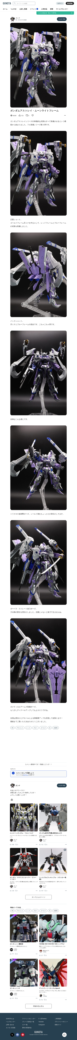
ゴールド (43, 728)
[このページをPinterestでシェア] (23, 1035)
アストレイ (20, 728)
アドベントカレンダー (28, 1018)
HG (16, 20)
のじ (44, 995)
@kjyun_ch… (46, 950)
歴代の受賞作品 (26, 1027)
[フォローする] (62, 19)
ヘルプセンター (63, 9)
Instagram (41, 1024)
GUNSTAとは (10, 1018)
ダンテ (18, 18)
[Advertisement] (38, 744)
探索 (51, 9)
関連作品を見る (38, 1006)
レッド (28, 728)
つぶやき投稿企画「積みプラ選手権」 (47, 13)
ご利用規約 (58, 1018)
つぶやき (14, 9)
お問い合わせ (10, 1024)
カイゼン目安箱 (10, 1027)
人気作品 (44, 9)
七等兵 (15, 949)
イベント (34, 9)
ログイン (60, 3)
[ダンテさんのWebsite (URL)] (12, 799)
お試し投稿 (23, 9)
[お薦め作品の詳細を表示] (65, 115)
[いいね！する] (64, 1034)
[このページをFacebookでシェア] (17, 1035)
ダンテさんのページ (38, 897)
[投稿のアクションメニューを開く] (36, 844)
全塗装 (56, 728)
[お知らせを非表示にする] (71, 13)
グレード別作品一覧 (28, 1021)
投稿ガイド (58, 1024)
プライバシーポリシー (61, 1021)
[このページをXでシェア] (12, 1035)
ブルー (35, 728)
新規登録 (69, 3)
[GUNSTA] (7, 3)
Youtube (41, 1021)
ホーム (5, 9)
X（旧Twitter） (43, 1018)
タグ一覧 (25, 1024)
